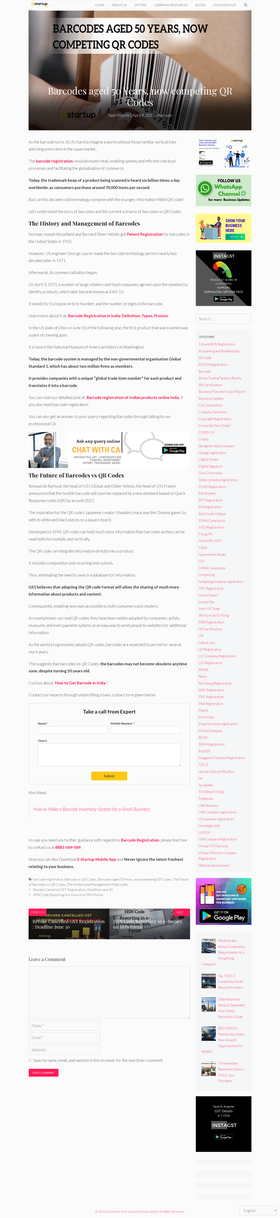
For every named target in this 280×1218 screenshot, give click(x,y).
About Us (119, 5)
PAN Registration (211, 704)
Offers (140, 5)
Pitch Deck (206, 717)
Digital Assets (208, 459)
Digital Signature (210, 466)
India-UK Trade (209, 609)
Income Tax (206, 602)
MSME (203, 670)
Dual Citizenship (210, 473)
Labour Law (207, 643)
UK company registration (216, 819)
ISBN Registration (211, 622)
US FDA (204, 832)
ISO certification (210, 629)
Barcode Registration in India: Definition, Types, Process (118, 315)
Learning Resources (171, 5)
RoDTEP (204, 751)
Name (43, 723)
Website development (214, 865)
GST (202, 561)
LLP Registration (210, 663)
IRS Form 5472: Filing (214, 615)
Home (100, 5)
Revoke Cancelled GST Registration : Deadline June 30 (73, 889)
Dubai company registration (218, 480)
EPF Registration (211, 500)
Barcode (165, 115)
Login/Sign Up (224, 5)
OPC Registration (211, 697)
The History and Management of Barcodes (97, 884)
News (203, 676)
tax (201, 778)
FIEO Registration (211, 527)
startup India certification (216, 772)
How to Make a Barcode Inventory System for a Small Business (91, 809)
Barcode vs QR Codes (80, 879)
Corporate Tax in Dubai (215, 426)
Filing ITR (205, 534)
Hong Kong (206, 575)
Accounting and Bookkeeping (219, 351)
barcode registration (54, 161)
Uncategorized (209, 826)
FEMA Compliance (212, 521)
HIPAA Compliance (212, 568)
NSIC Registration (211, 690)
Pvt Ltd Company (210, 731)
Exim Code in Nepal (212, 514)
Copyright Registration (215, 419)
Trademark (206, 799)
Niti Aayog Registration (215, 683)
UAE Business (208, 805)
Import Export (208, 595)
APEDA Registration (213, 365)
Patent (203, 710)
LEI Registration (210, 649)
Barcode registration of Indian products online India (133, 397)
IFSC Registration (211, 588)
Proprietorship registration (218, 724)
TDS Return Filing (211, 792)
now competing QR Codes (153, 879)
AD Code (205, 358)
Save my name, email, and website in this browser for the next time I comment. (98, 1060)
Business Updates (211, 398)
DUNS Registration (212, 487)
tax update (206, 785)
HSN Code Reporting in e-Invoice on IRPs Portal (68, 895)
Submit (109, 776)
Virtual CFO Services (213, 846)
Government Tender (212, 555)
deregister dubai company (217, 446)
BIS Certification (210, 385)
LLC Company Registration (217, 656)
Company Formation (213, 412)
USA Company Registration (218, 839)
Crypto (204, 439)
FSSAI (203, 548)
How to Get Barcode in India (80, 682)
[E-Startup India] (41, 5)
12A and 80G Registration (217, 344)
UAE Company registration (217, 812)
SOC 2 (203, 765)
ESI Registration (210, 507)
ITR (201, 636)
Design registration (212, 453)
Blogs (200, 5)
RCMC (203, 738)
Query (42, 740)
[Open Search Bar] (245, 5)
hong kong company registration (221, 582)
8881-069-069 (68, 847)
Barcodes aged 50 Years (115, 879)
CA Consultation (210, 405)
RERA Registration (212, 744)
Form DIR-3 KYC (210, 541)
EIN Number (207, 493)
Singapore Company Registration (222, 758)
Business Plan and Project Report (222, 392)
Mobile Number (123, 723)
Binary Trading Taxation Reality (220, 378)
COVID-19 (206, 432)
